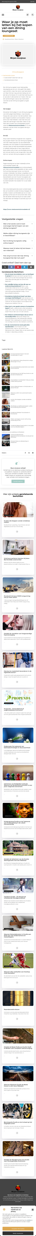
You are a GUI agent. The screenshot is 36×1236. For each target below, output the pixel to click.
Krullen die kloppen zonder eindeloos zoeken (21, 400)
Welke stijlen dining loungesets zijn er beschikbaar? (18, 234)
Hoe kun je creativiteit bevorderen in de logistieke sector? (17, 671)
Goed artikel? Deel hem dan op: (13, 77)
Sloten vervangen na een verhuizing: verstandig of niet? (21, 419)
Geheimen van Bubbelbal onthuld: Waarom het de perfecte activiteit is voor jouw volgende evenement (18, 785)
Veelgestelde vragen (9, 75)
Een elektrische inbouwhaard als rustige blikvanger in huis (22, 361)
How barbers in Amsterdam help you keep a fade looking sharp (22, 380)
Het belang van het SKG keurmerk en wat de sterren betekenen (22, 374)
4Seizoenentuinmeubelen (16, 125)
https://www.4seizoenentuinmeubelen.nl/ (16, 209)
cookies (29, 1220)
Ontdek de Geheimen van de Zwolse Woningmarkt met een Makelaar (16, 859)
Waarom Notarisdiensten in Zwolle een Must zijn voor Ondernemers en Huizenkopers (17, 935)
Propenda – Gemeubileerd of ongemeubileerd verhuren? (14, 709)
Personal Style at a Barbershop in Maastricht (20, 441)
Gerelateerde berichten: (11, 80)
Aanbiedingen (8, 35)
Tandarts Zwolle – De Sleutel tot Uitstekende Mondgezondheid (15, 897)
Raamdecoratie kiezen (12, 1009)
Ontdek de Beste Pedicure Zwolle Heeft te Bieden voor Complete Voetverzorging (18, 1047)
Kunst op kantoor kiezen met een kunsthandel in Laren (20, 354)
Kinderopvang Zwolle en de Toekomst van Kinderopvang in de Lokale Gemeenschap (17, 823)
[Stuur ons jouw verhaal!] (18, 462)
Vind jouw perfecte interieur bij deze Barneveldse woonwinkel (16, 559)
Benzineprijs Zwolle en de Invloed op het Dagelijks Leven (18, 1122)
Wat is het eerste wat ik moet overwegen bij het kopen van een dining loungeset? (18, 226)
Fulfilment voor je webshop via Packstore (13, 432)
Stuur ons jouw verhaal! (18, 468)
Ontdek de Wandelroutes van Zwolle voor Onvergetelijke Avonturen (16, 1160)
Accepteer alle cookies (18, 1228)
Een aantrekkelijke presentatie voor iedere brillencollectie (22, 367)
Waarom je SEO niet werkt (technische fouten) (21, 393)
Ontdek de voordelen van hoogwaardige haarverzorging (18, 634)
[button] (32, 1210)
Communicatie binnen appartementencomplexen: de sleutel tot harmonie (22, 436)
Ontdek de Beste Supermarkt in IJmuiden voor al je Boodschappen (22, 426)
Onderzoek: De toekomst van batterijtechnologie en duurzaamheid (17, 747)
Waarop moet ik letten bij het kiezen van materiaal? (18, 249)
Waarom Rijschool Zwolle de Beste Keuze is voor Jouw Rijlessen (16, 1085)
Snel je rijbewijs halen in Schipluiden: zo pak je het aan (22, 387)
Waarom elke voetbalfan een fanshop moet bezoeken (17, 972)
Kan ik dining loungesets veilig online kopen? (18, 242)
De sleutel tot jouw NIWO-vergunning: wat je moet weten (17, 596)
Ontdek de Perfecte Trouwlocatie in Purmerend (20, 413)
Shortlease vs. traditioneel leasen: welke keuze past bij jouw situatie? (21, 406)
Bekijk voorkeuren (18, 1233)
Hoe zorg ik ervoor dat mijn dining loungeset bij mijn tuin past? (18, 257)
